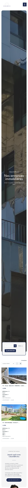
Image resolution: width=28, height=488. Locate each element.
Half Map (20, 363)
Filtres (19, 345)
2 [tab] (12, 382)
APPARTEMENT (5, 400)
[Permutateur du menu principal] (25, 4)
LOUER (12, 400)
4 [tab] (15, 382)
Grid (17, 363)
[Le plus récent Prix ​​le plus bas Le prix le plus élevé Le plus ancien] (8, 363)
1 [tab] (11, 382)
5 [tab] (16, 382)
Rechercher (11, 350)
